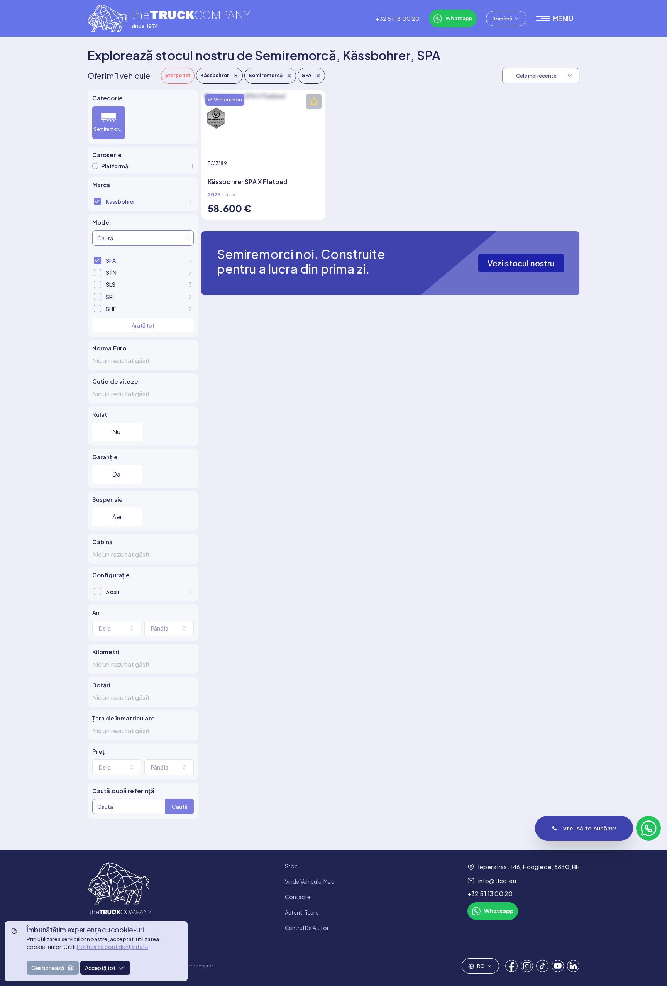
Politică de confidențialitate (113, 946)
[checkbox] (97, 201)
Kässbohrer (214, 75)
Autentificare (302, 912)
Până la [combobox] (159, 628)
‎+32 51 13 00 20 (398, 18)
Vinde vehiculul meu (309, 881)
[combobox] (506, 18)
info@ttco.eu (497, 880)
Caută (180, 806)
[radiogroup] (143, 122)
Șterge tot (177, 75)
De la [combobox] (105, 628)
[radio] (95, 166)
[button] (557, 18)
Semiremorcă (266, 75)
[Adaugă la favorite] (314, 101)
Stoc (291, 866)
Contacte (297, 896)
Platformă (148, 166)
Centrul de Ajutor (307, 927)
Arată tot (143, 325)
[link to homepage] (120, 897)
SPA (306, 75)
